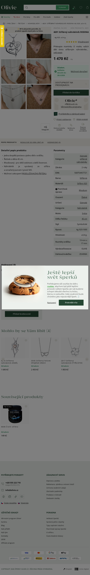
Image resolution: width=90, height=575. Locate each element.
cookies (50, 286)
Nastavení (51, 302)
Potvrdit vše (71, 303)
